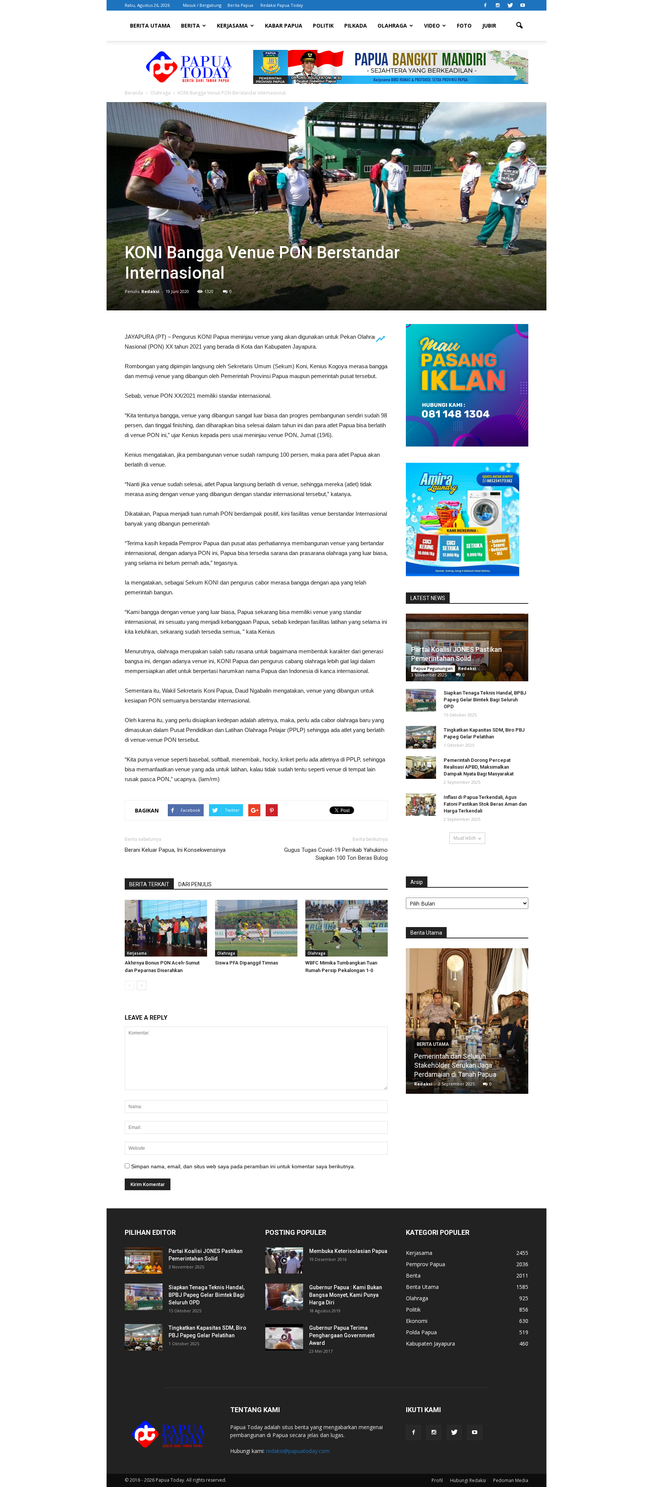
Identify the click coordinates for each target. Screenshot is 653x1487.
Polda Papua (421, 1332)
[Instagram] (497, 5)
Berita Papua (240, 5)
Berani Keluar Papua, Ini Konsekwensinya (175, 850)
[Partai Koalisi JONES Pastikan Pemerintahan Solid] (143, 1260)
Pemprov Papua (425, 1264)
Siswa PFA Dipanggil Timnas (246, 963)
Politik (323, 25)
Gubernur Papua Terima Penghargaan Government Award (341, 1335)
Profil (437, 1480)
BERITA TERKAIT (149, 884)
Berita (190, 25)
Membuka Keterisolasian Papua (348, 1251)
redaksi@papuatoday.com (298, 1450)
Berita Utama (150, 25)
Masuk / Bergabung (202, 5)
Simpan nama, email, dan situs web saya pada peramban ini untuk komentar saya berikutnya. (243, 1166)
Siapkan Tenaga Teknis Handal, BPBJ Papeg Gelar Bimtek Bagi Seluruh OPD (485, 699)
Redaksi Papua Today (281, 5)
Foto (464, 25)
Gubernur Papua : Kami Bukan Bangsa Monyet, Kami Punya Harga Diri (345, 1295)
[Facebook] (485, 5)
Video (432, 25)
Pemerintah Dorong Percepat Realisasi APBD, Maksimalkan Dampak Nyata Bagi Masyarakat (479, 767)
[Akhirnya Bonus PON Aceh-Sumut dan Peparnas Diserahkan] (166, 928)
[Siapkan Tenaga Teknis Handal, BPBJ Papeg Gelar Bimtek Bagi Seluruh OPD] (421, 700)
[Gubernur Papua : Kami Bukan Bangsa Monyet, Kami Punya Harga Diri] (284, 1297)
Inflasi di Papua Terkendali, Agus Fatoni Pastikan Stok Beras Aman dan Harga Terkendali (485, 804)
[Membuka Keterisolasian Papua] (284, 1260)
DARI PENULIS (195, 884)
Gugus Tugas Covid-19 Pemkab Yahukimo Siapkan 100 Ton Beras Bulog (336, 854)
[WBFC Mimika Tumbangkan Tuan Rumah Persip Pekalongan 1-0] (346, 928)
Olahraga (392, 25)
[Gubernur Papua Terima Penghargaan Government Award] (284, 1337)
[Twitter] (510, 5)
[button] (519, 26)
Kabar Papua (283, 25)
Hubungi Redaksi (468, 1480)
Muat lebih (464, 838)
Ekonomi (416, 1320)
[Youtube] (522, 5)
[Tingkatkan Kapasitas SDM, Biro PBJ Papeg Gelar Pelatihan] (421, 737)
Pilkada (355, 25)
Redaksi (150, 291)
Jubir (489, 25)
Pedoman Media (510, 1480)
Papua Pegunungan (433, 668)
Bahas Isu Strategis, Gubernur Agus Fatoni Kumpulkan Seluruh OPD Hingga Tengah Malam (467, 1065)
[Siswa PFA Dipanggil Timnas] (256, 928)
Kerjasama (232, 25)
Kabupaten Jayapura (430, 1343)
